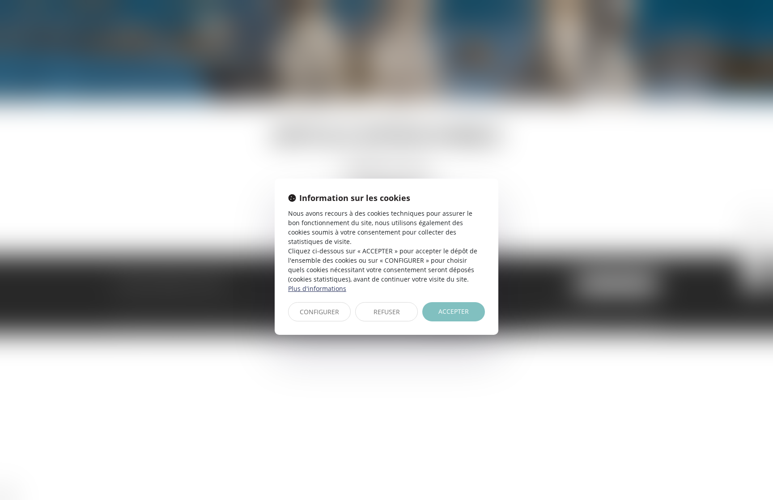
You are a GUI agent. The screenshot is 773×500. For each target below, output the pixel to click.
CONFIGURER (319, 312)
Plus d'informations (317, 288)
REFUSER (387, 312)
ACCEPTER (453, 311)
